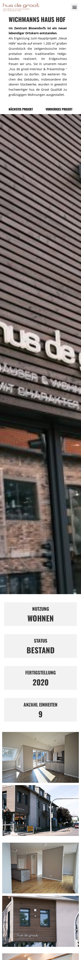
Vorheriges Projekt (59, 109)
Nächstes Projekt (21, 109)
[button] (74, 7)
